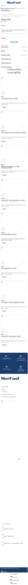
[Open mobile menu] (1, 2)
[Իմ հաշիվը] (24, 2)
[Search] (27, 2)
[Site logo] (14, 2)
